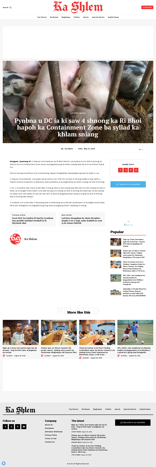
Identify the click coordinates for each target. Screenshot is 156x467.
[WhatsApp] (136, 170)
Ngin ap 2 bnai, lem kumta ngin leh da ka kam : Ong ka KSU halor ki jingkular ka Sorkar (134, 242)
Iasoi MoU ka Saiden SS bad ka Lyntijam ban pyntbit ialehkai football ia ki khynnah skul (32, 220)
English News (76, 442)
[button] (7, 7)
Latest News (78, 113)
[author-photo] (4, 355)
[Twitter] (125, 170)
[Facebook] (120, 170)
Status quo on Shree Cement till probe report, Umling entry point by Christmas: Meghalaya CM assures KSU (134, 254)
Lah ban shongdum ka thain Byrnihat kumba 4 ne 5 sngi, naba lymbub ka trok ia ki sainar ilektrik (82, 220)
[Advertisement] (78, 42)
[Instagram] (11, 426)
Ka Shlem (69, 149)
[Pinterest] (131, 170)
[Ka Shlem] (15, 239)
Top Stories (75, 455)
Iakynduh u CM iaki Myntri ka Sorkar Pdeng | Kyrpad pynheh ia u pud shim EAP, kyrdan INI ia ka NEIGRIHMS (134, 292)
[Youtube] (23, 426)
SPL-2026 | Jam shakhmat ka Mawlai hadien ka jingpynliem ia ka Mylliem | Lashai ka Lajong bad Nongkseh (134, 279)
